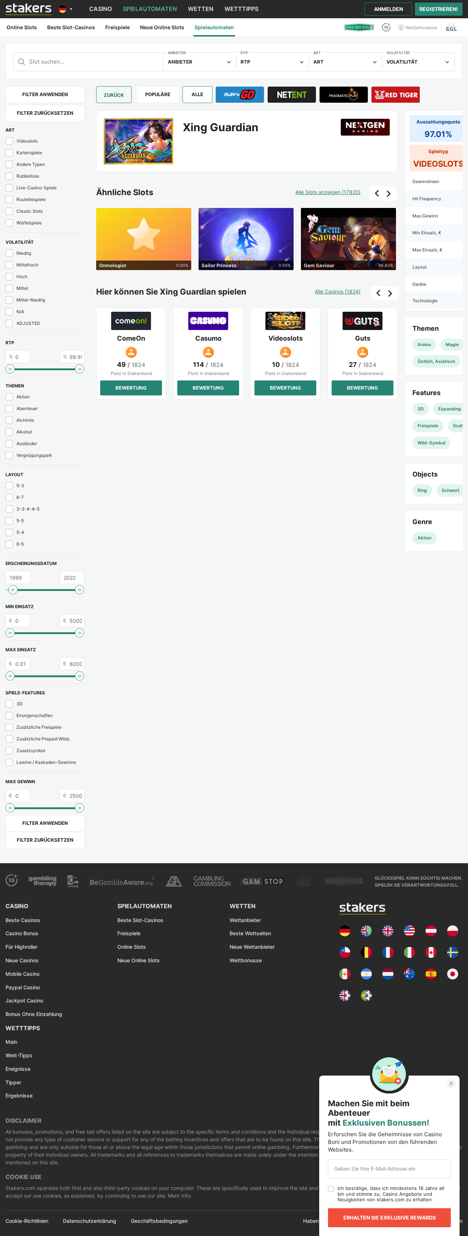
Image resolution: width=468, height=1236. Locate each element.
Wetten (201, 8)
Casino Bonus (21, 933)
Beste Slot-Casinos (140, 920)
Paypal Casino (22, 987)
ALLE (197, 94)
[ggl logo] (452, 27)
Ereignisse (17, 1069)
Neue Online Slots (138, 960)
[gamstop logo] (262, 881)
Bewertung (131, 388)
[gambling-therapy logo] (42, 881)
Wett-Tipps (19, 1055)
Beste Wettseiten (250, 933)
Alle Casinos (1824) (338, 292)
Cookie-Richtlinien (26, 1221)
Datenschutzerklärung (89, 1221)
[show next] (389, 194)
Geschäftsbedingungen (159, 1221)
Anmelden (388, 9)
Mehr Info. (179, 1196)
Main (11, 1042)
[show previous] (377, 193)
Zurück (114, 95)
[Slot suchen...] (88, 61)
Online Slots (131, 947)
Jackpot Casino (24, 1000)
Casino (100, 8)
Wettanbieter (245, 920)
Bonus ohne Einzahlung (33, 1014)
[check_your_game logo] (359, 27)
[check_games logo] (344, 881)
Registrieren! (438, 9)
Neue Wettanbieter (252, 947)
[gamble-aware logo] (122, 881)
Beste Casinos (22, 920)
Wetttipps (241, 8)
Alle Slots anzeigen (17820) (328, 192)
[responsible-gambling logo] (174, 881)
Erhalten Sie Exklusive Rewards (389, 1217)
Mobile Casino (22, 974)
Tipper (13, 1082)
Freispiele (128, 933)
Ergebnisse (19, 1095)
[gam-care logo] (73, 881)
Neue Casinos (22, 960)
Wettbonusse (246, 960)
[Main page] (28, 9)
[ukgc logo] (211, 881)
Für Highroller (21, 947)
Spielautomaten (150, 8)
